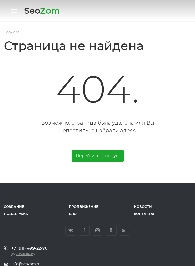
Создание (14, 206)
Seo (42, 11)
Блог (74, 214)
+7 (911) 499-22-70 (29, 248)
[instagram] (97, 230)
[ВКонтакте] (70, 230)
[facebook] (84, 230)
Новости (143, 206)
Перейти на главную (97, 155)
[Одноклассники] (111, 230)
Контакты (144, 214)
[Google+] (124, 230)
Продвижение (84, 206)
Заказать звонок (24, 253)
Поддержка (16, 214)
